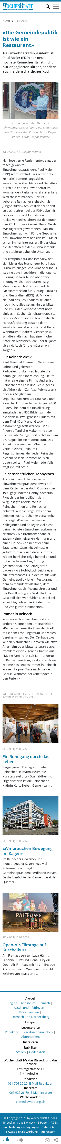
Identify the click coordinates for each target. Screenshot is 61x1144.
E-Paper (30, 1022)
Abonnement (30, 1037)
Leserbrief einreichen (38, 1032)
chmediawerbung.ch (30, 1102)
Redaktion (12, 1032)
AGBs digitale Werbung (23, 1132)
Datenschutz (50, 1127)
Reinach (44, 1003)
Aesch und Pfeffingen (29, 1008)
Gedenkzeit (37, 1052)
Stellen (21, 1052)
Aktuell (30, 998)
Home (7, 21)
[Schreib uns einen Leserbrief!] (47, 1140)
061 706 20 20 (17, 1083)
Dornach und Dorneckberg (30, 1017)
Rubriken (30, 1047)
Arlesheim (28, 1003)
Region (12, 1003)
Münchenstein (29, 1012)
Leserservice (30, 1027)
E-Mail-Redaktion (41, 1083)
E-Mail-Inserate (41, 1092)
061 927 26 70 (19, 1092)
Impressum (47, 1132)
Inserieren (30, 1042)
